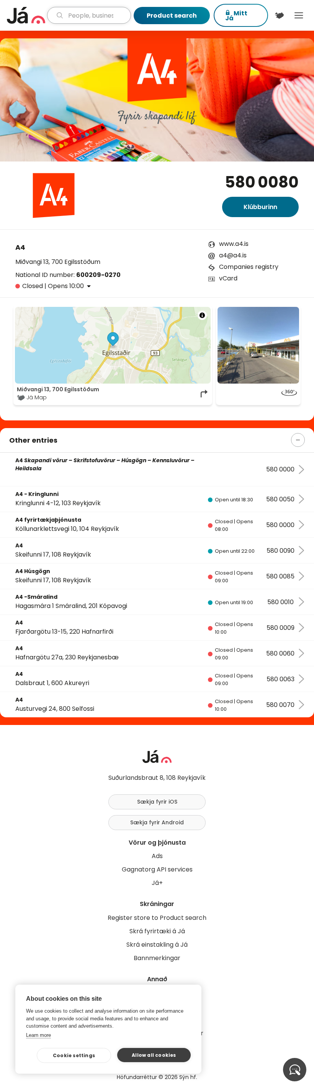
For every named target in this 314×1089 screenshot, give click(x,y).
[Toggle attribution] (202, 315)
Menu (299, 15)
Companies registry (248, 266)
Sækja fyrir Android (157, 822)
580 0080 (262, 182)
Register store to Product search (157, 917)
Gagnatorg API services (157, 869)
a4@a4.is (233, 255)
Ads (157, 856)
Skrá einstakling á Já (157, 944)
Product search (172, 15)
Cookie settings (74, 1055)
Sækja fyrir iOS (157, 802)
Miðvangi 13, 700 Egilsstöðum (57, 261)
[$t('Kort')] (279, 15)
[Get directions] (204, 393)
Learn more (38, 1035)
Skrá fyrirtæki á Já (157, 931)
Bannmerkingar (157, 958)
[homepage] (26, 15)
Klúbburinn (260, 207)
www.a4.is (234, 243)
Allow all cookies (154, 1055)
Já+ (157, 882)
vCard (228, 278)
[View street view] (258, 394)
